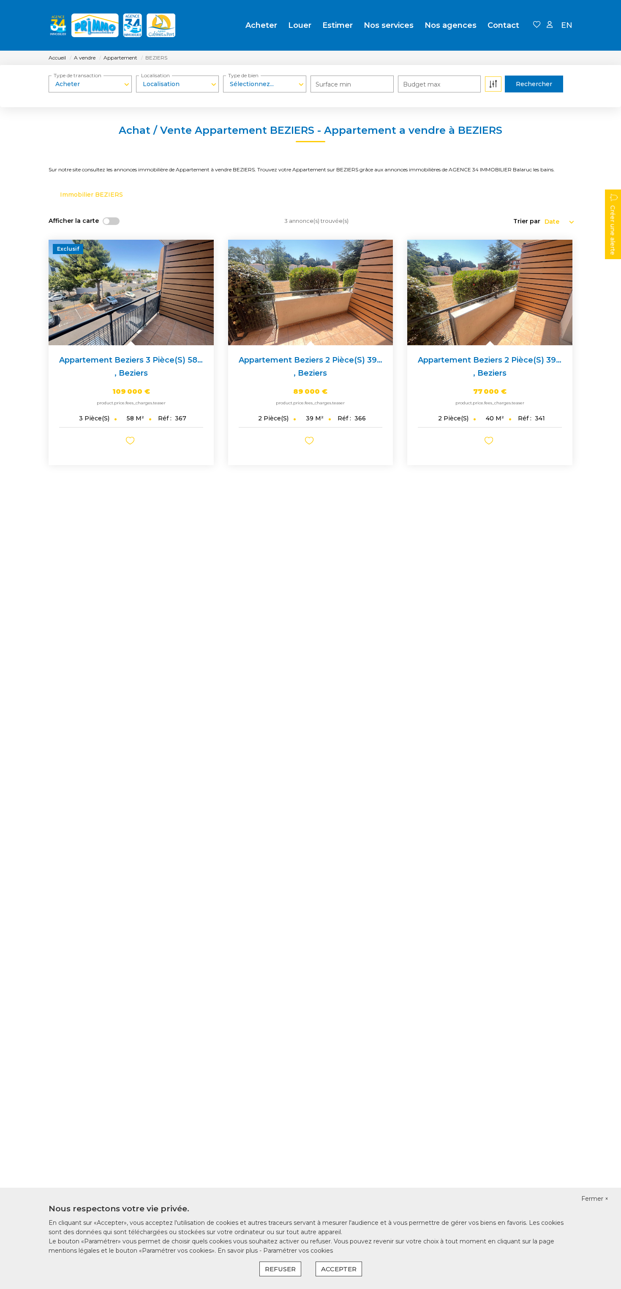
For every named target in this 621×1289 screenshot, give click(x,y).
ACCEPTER (339, 1269)
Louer (299, 25)
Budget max (421, 84)
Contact (503, 25)
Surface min (333, 84)
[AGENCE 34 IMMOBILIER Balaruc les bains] (112, 25)
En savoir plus (238, 1250)
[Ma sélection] (537, 25)
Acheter (261, 25)
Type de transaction (77, 75)
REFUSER (280, 1269)
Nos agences (451, 25)
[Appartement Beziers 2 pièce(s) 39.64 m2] (489, 292)
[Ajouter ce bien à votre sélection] (131, 442)
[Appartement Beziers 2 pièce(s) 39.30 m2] (310, 292)
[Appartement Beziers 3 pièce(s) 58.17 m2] (131, 292)
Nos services (389, 25)
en (566, 25)
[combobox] (90, 84)
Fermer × (594, 1198)
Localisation (155, 75)
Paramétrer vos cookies (298, 1250)
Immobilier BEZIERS (91, 194)
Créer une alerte (612, 230)
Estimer (337, 25)
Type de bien (243, 75)
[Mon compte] (550, 25)
